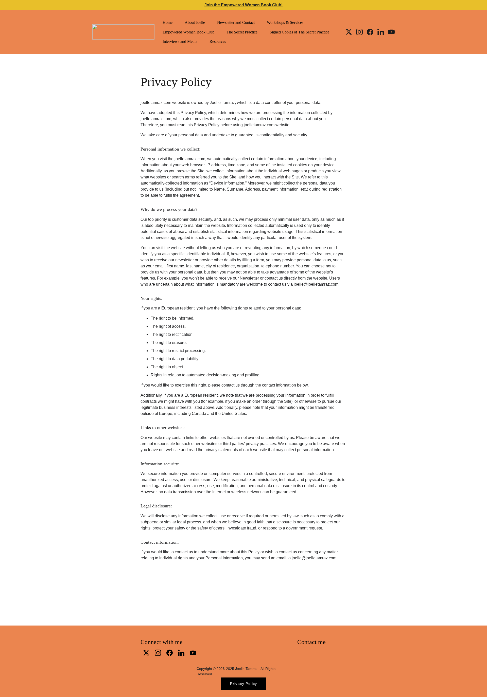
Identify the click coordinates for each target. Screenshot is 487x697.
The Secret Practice (242, 32)
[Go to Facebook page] (372, 32)
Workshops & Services (285, 22)
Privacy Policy (243, 684)
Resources (218, 41)
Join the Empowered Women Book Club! (243, 5)
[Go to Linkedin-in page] (382, 32)
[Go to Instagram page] (361, 32)
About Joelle (195, 22)
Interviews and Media (180, 41)
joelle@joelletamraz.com (316, 284)
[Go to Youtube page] (391, 32)
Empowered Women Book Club (188, 32)
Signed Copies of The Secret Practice (299, 32)
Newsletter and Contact (236, 22)
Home (167, 22)
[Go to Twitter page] (350, 32)
